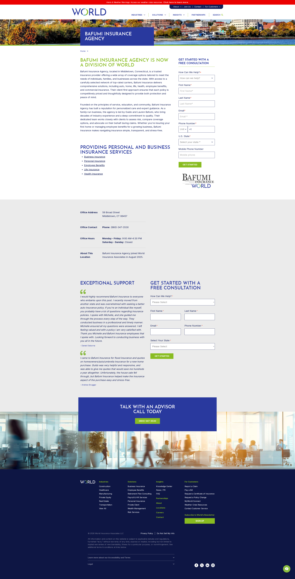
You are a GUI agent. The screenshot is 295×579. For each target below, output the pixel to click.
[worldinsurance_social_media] (196, 565)
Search (216, 15)
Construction (104, 486)
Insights (177, 15)
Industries (136, 15)
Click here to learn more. (176, 2)
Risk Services (133, 512)
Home (83, 51)
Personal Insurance (94, 161)
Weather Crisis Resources (196, 505)
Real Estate (104, 501)
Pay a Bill (189, 490)
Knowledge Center (164, 486)
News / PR (160, 490)
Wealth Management (137, 508)
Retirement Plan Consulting (139, 494)
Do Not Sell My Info (165, 533)
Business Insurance (136, 486)
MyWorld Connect (193, 501)
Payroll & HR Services (137, 497)
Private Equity (105, 497)
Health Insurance (93, 173)
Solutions (157, 15)
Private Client (133, 505)
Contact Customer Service (196, 508)
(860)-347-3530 (147, 421)
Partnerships (198, 15)
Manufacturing (105, 494)
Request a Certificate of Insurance (199, 494)
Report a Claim (191, 486)
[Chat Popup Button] (286, 569)
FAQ (158, 494)
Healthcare (104, 490)
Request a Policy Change (195, 497)
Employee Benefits (94, 165)
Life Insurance (91, 169)
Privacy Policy (147, 533)
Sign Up (200, 521)
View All (102, 508)
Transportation (105, 505)
